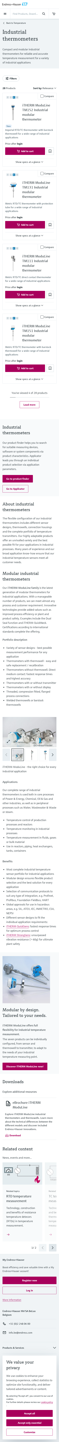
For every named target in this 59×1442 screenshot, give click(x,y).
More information (12, 1299)
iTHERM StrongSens (18, 935)
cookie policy (47, 1402)
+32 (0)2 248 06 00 (19, 1323)
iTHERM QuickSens (17, 926)
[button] (19, 144)
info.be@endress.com (20, 1332)
